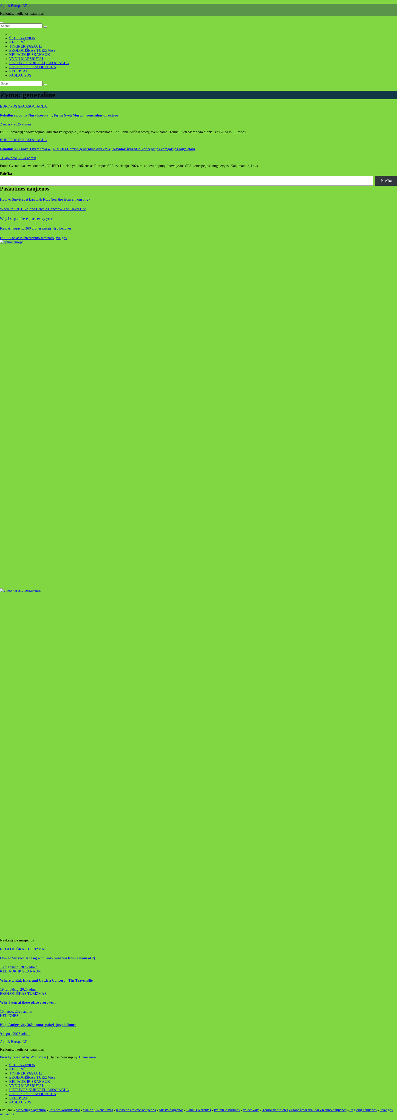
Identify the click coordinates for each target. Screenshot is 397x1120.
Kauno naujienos (334, 1110)
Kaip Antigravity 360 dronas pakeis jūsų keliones (35, 228)
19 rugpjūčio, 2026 (14, 967)
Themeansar (87, 1057)
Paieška (6, 174)
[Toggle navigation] (2, 22)
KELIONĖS (18, 42)
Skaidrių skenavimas (98, 1110)
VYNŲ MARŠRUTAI (26, 59)
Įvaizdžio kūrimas (227, 1110)
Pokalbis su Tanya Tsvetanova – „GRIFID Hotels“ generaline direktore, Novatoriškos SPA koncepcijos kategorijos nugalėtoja (97, 149)
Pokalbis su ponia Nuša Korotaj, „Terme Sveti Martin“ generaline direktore (59, 115)
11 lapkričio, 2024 (13, 158)
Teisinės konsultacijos (64, 1110)
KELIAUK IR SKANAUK (29, 55)
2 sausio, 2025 (11, 124)
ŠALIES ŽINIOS (22, 38)
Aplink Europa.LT (13, 6)
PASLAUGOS (20, 75)
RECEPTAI (18, 71)
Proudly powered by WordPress (23, 1057)
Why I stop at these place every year (26, 219)
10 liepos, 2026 (11, 1011)
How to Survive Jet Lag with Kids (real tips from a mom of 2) (45, 199)
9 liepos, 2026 (10, 1034)
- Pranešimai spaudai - (305, 1110)
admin (26, 124)
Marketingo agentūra (31, 1110)
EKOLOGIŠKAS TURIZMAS (32, 50)
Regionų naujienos (363, 1110)
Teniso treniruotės (275, 1110)
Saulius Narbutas (198, 1110)
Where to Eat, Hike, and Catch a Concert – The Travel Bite (43, 209)
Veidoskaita (251, 1110)
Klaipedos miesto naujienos (136, 1110)
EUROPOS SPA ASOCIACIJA (32, 67)
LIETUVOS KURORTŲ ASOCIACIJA (39, 63)
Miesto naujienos (171, 1110)
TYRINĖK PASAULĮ (25, 46)
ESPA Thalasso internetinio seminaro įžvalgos (33, 238)
